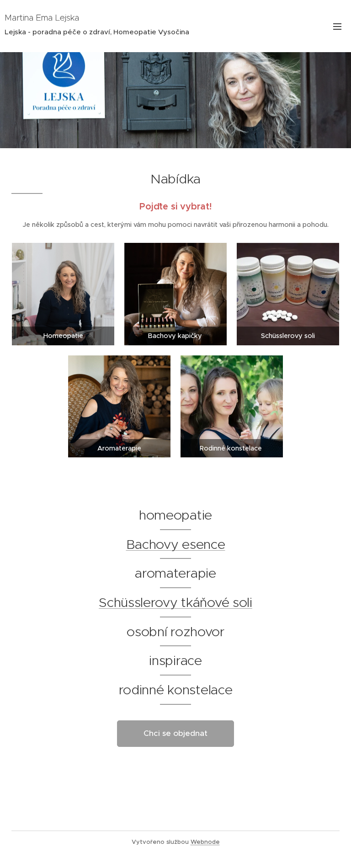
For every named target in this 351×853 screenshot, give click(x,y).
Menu (337, 26)
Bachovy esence (175, 544)
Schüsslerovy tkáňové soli (175, 602)
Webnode (205, 842)
